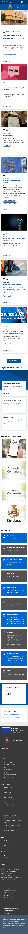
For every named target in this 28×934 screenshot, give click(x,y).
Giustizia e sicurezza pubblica (11, 818)
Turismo (6, 802)
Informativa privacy (9, 911)
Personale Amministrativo (10, 775)
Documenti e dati (8, 777)
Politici (5, 772)
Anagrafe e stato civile (9, 787)
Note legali (6, 913)
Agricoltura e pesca (9, 830)
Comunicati (7, 843)
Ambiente (6, 823)
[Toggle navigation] (3, 7)
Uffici (5, 767)
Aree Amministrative (9, 765)
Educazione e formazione (10, 815)
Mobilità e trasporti (9, 805)
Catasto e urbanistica (9, 800)
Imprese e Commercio (9, 795)
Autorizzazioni (7, 828)
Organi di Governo (8, 762)
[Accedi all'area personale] (21, 2)
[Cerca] (25, 7)
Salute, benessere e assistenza (12, 825)
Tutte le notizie (13, 361)
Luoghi (5, 855)
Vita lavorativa (7, 792)
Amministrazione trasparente (11, 908)
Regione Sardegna (7, 2)
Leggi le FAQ (7, 895)
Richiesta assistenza (9, 898)
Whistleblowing (8, 893)
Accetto (23, 931)
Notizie (8, 31)
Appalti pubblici (8, 797)
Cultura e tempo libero (9, 790)
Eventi (5, 858)
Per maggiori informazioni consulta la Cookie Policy (13, 925)
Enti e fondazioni (8, 770)
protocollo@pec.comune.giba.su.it (13, 877)
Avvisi (7, 83)
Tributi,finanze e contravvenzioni (12, 820)
